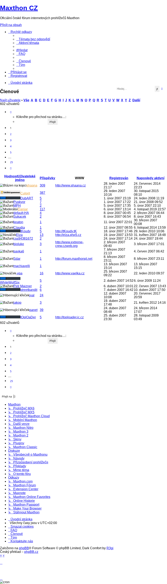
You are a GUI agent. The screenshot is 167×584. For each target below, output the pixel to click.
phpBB (24, 548)
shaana (31, 185)
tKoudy (25, 231)
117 (42, 209)
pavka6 (18, 251)
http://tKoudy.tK (66, 231)
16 (41, 273)
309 (42, 185)
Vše (26, 100)
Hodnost (11, 176)
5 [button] (10, 152)
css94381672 (23, 238)
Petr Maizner (22, 286)
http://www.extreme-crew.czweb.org (69, 244)
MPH (17, 205)
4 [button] (10, 146)
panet (33, 310)
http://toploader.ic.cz (69, 317)
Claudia (19, 227)
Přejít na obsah (11, 25)
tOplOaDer (28, 317)
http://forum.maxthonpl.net (73, 258)
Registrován (118, 178)
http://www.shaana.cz (70, 185)
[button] (10, 112)
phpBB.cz (31, 551)
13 (41, 235)
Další (136, 100)
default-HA (21, 213)
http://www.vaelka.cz (70, 273)
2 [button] (10, 134)
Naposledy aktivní (150, 178)
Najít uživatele (10, 100)
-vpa (19, 273)
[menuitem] (33, 39)
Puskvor (19, 202)
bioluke (18, 244)
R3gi (110, 548)
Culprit (25, 193)
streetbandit (28, 289)
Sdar (16, 258)
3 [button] (10, 140)
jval (31, 295)
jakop (17, 302)
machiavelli (21, 266)
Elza (19, 235)
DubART (26, 198)
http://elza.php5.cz (68, 235)
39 (41, 310)
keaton (18, 222)
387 (42, 192)
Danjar (23, 209)
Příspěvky (47, 178)
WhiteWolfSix (10, 282)
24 (41, 295)
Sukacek (19, 216)
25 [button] (11, 162)
